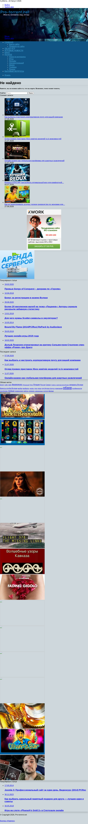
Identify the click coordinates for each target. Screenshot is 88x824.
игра (35, 388)
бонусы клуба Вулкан (8, 388)
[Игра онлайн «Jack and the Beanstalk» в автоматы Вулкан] (22, 419)
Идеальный (26, 385)
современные (39, 391)
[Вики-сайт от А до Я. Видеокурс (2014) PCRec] (22, 651)
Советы (53, 385)
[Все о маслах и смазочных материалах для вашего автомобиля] (22, 728)
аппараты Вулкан (76, 385)
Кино (7, 53)
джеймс (32, 388)
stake (10, 385)
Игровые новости (14, 51)
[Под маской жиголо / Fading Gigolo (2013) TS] (22, 599)
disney (2, 385)
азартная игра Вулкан (62, 385)
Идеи (31, 385)
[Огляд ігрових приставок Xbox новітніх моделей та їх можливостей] (17, 137)
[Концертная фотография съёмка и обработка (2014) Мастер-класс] (22, 625)
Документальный (16, 63)
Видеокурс (17, 384)
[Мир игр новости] (15, 32)
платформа (4, 391)
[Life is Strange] (22, 470)
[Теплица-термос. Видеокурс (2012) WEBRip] (22, 702)
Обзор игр (10, 48)
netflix (6, 385)
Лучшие (36, 385)
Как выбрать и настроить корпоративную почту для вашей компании (34, 117)
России (42, 385)
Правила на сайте (17, 46)
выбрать (26, 388)
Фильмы (12, 61)
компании (59, 388)
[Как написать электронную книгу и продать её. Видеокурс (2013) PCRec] (22, 676)
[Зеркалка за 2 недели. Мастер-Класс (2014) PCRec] (22, 522)
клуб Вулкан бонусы (48, 388)
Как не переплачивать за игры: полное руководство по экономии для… (35, 204)
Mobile (12, 65)
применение (19, 391)
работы (25, 391)
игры (39, 388)
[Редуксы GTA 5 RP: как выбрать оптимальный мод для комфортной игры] (17, 180)
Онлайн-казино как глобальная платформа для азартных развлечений (34, 161)
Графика (12, 67)
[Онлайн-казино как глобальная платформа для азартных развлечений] (17, 159)
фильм (51, 391)
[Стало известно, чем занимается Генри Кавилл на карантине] (22, 780)
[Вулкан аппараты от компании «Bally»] (22, 444)
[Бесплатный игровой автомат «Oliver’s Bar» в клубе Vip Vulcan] (22, 754)
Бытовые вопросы (14, 71)
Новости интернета (17, 57)
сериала (31, 391)
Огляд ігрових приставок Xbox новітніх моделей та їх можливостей (33, 139)
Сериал (48, 385)
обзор (67, 388)
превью (11, 391)
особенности (77, 388)
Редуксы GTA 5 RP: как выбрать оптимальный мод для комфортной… (34, 183)
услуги (45, 391)
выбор (20, 388)
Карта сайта (14, 44)
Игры (11, 59)
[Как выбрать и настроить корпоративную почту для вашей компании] (17, 115)
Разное (8, 55)
